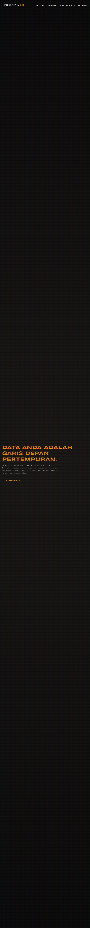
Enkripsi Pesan (83, 5)
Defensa (61, 5)
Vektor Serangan (39, 5)
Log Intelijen (70, 5)
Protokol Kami (51, 5)
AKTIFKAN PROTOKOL (13, 480)
